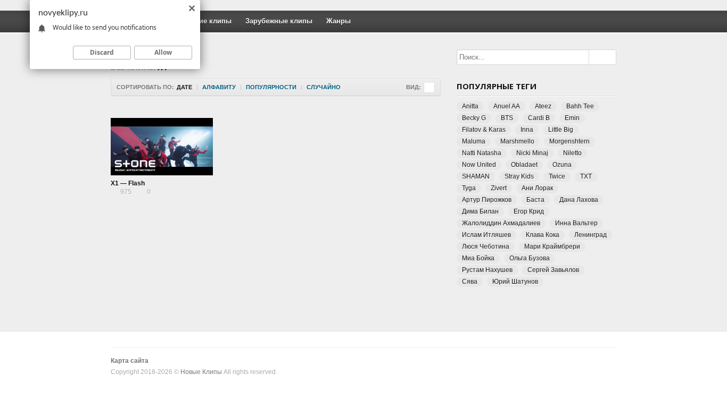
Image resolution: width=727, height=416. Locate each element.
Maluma (473, 141)
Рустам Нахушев (487, 270)
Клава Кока (542, 235)
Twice (557, 176)
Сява (469, 281)
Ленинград (590, 235)
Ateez (543, 106)
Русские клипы (205, 21)
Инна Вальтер (576, 223)
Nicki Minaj (532, 153)
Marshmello (517, 141)
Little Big (560, 129)
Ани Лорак (537, 188)
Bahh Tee (580, 106)
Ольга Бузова (529, 258)
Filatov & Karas (484, 129)
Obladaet (524, 164)
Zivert (499, 188)
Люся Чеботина (485, 246)
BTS (507, 118)
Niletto (572, 153)
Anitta (470, 106)
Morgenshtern (569, 141)
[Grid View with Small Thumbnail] (429, 87)
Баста (535, 199)
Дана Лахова (578, 199)
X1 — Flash (128, 183)
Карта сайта (129, 360)
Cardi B (539, 118)
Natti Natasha (481, 153)
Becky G (474, 118)
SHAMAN (476, 176)
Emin (572, 118)
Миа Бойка (478, 258)
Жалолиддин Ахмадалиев (501, 223)
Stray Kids (519, 176)
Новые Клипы (201, 372)
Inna (527, 129)
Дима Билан (480, 211)
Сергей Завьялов (553, 270)
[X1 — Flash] (161, 146)
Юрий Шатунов (515, 281)
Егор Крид (529, 211)
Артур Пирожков (486, 199)
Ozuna (562, 164)
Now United (479, 164)
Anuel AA (506, 106)
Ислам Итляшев (486, 235)
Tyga (469, 188)
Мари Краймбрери (552, 246)
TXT (586, 176)
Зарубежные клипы (278, 21)
